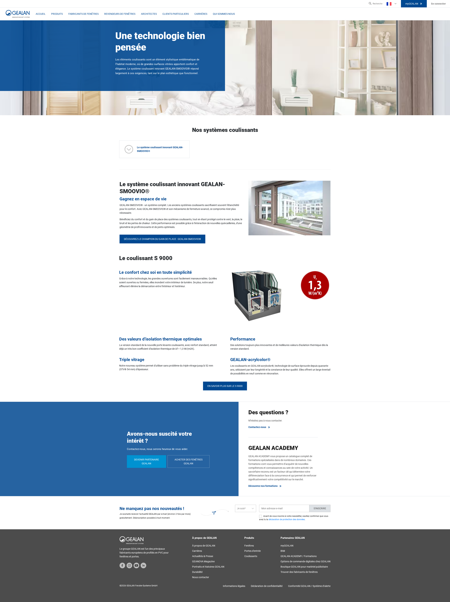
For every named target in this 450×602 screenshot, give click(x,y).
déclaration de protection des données (287, 519)
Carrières (200, 13)
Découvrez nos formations (263, 486)
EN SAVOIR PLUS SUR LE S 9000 (225, 386)
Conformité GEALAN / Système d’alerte (309, 586)
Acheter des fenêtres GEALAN (188, 461)
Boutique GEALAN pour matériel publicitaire (304, 566)
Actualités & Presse (202, 556)
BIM (283, 550)
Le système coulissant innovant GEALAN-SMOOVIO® (160, 149)
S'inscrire (320, 508)
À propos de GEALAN (203, 545)
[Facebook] (122, 565)
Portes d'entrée (252, 550)
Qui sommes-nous (224, 13)
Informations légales (234, 586)
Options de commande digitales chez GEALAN (305, 561)
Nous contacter (200, 577)
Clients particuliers (175, 13)
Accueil (41, 13)
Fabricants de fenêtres (83, 13)
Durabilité (197, 572)
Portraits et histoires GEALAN (208, 566)
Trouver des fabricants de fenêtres (299, 572)
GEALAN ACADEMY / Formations (299, 556)
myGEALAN (411, 3)
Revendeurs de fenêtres (119, 13)
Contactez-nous (257, 427)
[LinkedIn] (143, 565)
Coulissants (250, 556)
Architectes (149, 13)
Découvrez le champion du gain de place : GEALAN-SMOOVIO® (162, 239)
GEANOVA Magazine (203, 561)
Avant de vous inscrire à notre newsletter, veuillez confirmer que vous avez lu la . (293, 518)
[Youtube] (136, 565)
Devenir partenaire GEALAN (146, 461)
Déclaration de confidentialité (266, 586)
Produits (57, 13)
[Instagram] (129, 565)
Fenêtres (249, 545)
